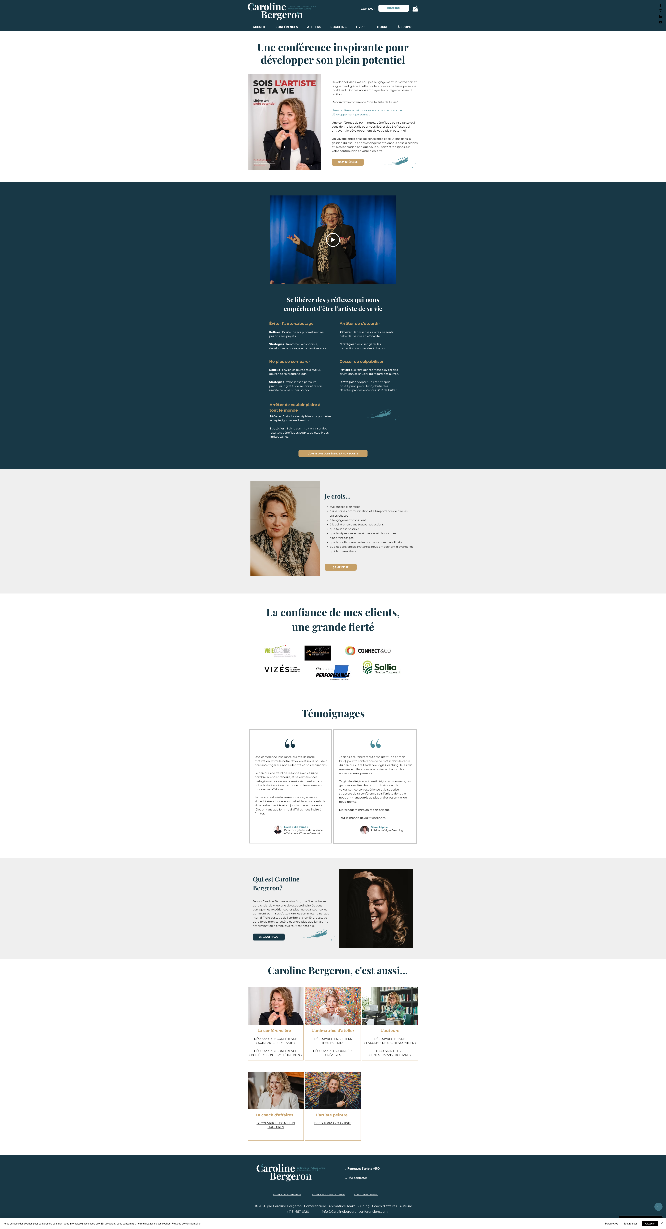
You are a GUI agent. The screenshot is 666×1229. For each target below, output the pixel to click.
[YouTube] (661, 22)
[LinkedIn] (661, 17)
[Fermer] (662, 1223)
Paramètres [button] (611, 1223)
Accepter (650, 1223)
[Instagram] (661, 11)
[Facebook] (661, 5)
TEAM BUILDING (333, 1042)
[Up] (658, 1207)
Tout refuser (630, 1223)
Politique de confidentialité (186, 1223)
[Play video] (333, 240)
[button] (415, 8)
